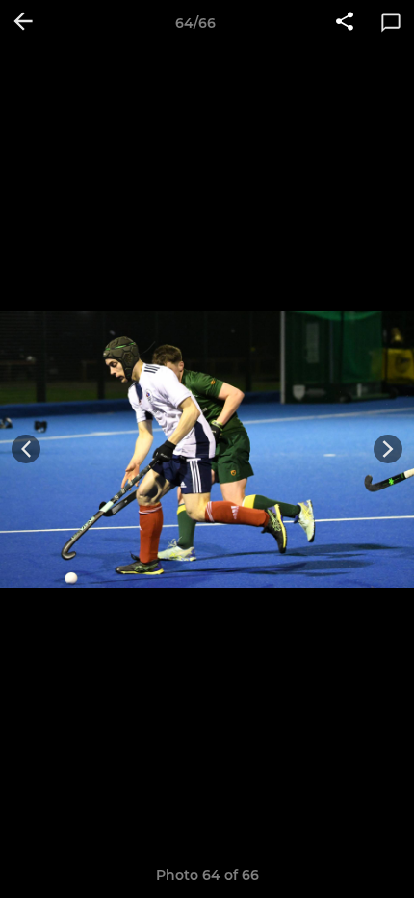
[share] (344, 23)
